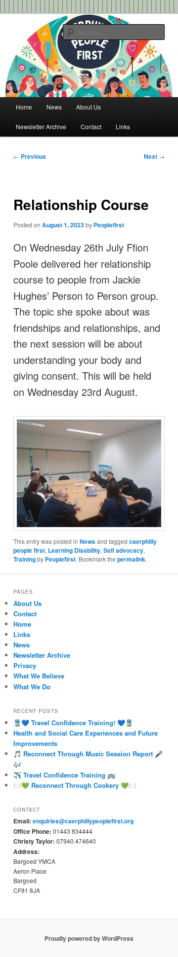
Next (154, 156)
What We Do (31, 686)
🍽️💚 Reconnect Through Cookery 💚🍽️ (74, 785)
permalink (131, 559)
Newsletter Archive (41, 126)
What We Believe (38, 675)
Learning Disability (74, 550)
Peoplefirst (108, 224)
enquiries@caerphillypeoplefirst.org (83, 820)
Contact (91, 126)
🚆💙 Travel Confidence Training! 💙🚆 (73, 722)
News (54, 107)
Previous (29, 156)
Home (24, 107)
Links (123, 126)
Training (24, 559)
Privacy (24, 665)
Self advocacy (123, 550)
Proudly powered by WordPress (89, 938)
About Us (88, 107)
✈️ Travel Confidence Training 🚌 (64, 775)
